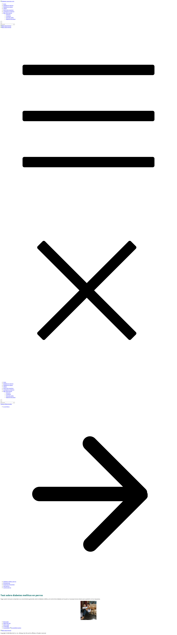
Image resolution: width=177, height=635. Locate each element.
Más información (7, 13)
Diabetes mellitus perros (9, 581)
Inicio (4, 4)
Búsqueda (6, 622)
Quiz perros (6, 586)
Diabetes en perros (8, 5)
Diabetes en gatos (8, 7)
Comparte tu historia (8, 11)
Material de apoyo (10, 19)
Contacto (8, 16)
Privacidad (6, 626)
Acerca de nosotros (8, 10)
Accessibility (6, 628)
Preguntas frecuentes (9, 584)
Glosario (8, 14)
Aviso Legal (6, 625)
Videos (5, 8)
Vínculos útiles (10, 17)
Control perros (7, 587)
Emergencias (6, 583)
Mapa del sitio (7, 623)
